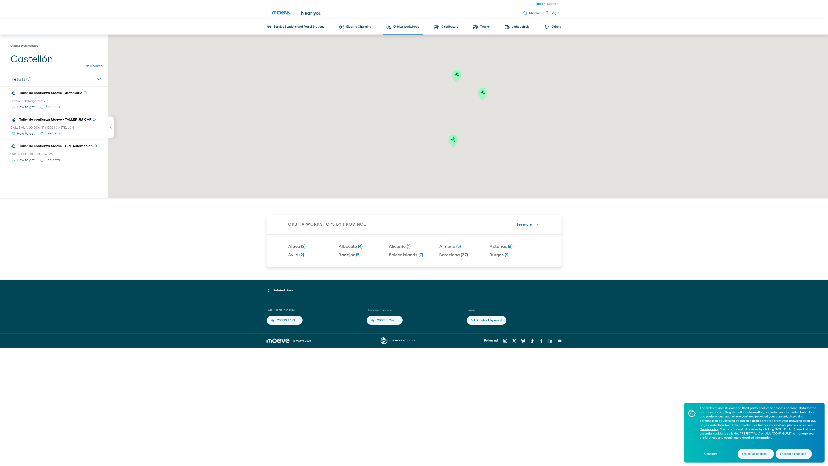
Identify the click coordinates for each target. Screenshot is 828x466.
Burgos (499, 255)
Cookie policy (709, 429)
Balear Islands (406, 255)
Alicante (400, 246)
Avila (296, 255)
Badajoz (350, 255)
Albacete (350, 246)
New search (94, 66)
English (540, 3)
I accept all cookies (793, 453)
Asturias (501, 246)
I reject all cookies (754, 453)
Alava (297, 246)
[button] (453, 142)
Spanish (552, 3)
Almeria (450, 246)
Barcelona (453, 255)
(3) (21, 79)
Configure (711, 453)
